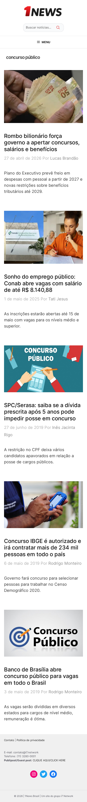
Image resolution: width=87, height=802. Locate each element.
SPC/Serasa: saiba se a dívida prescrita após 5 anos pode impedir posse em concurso (42, 412)
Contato (9, 740)
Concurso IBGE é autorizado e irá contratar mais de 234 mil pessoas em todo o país (42, 548)
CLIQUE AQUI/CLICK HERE (49, 760)
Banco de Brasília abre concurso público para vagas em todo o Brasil (41, 676)
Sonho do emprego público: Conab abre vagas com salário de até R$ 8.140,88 (43, 283)
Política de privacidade (31, 740)
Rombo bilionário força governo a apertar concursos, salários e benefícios (42, 143)
